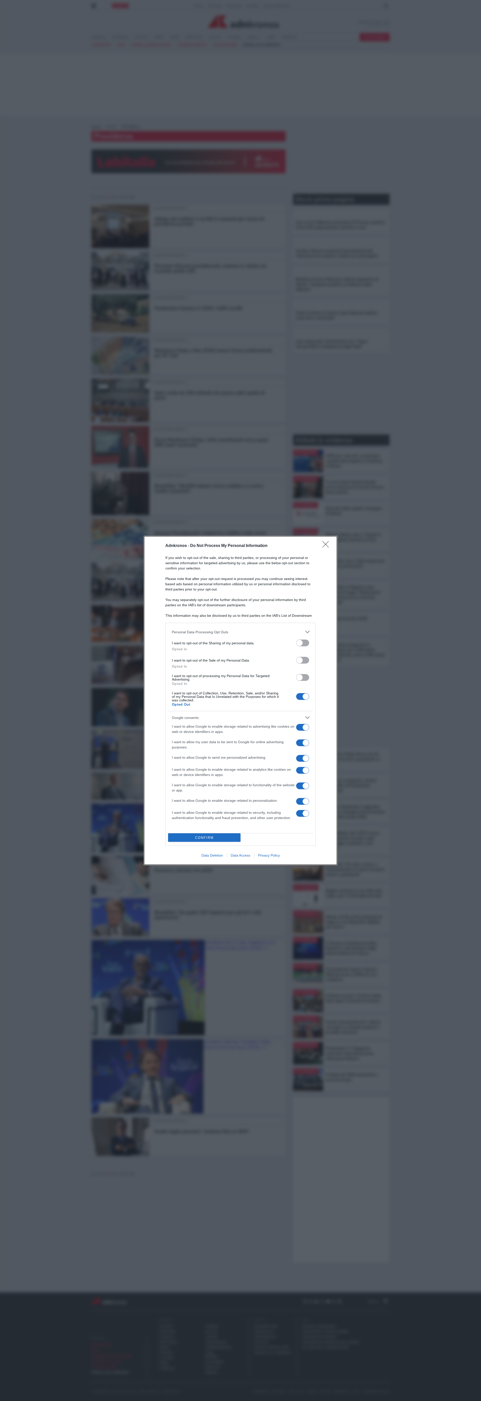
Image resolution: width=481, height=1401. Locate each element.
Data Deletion (212, 855)
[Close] (327, 546)
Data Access (240, 855)
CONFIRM (204, 838)
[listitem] (240, 632)
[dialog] (240, 700)
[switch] (302, 643)
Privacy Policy (269, 855)
